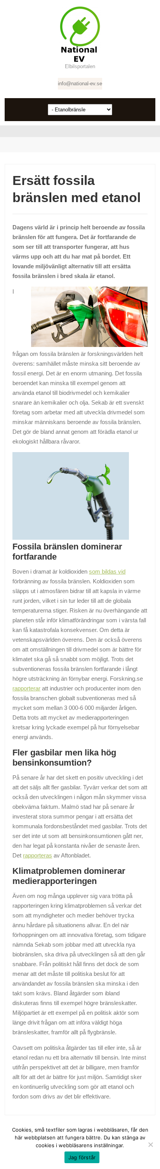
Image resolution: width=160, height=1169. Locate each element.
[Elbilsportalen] (80, 34)
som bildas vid (107, 571)
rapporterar (26, 688)
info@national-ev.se (80, 83)
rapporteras (37, 855)
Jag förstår (82, 1157)
